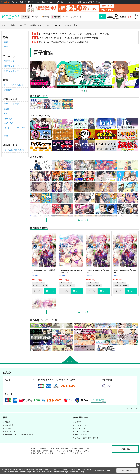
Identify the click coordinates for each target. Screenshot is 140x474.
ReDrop (35, 275)
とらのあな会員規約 (60, 448)
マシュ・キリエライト (39, 285)
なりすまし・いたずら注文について (72, 453)
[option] (84, 74)
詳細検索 (110, 16)
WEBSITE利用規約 (40, 448)
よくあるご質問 (75, 2)
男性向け (46, 16)
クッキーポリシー (84, 451)
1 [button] (82, 91)
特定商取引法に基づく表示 (43, 453)
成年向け (35, 16)
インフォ (14, 2)
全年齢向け (25, 16)
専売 (6, 47)
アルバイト (100, 2)
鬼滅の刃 (22, 25)
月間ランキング (11, 70)
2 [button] (84, 91)
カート (51, 291)
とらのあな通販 (71, 25)
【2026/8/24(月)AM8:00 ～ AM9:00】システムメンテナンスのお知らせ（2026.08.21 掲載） (74, 33)
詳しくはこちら (132, 408)
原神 (6, 136)
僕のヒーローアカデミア (15, 129)
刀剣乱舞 (57, 25)
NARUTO (8, 123)
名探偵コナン (35, 25)
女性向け (57, 16)
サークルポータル (38, 2)
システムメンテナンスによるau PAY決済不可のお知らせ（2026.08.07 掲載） (69, 37)
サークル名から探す (13, 85)
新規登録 (123, 16)
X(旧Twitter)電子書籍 (14, 150)
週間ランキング (11, 66)
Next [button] (136, 74)
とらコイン (51, 2)
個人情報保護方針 (65, 451)
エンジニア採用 (88, 2)
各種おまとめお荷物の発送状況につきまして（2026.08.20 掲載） (64, 42)
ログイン (129, 16)
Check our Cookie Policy (104, 470)
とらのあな (5, 2)
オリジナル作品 (8, 25)
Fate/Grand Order (38, 283)
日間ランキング (11, 61)
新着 (6, 42)
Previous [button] (33, 74)
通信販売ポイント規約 (82, 448)
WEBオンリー (62, 2)
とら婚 (27, 2)
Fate (47, 25)
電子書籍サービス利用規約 (43, 451)
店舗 (21, 2)
